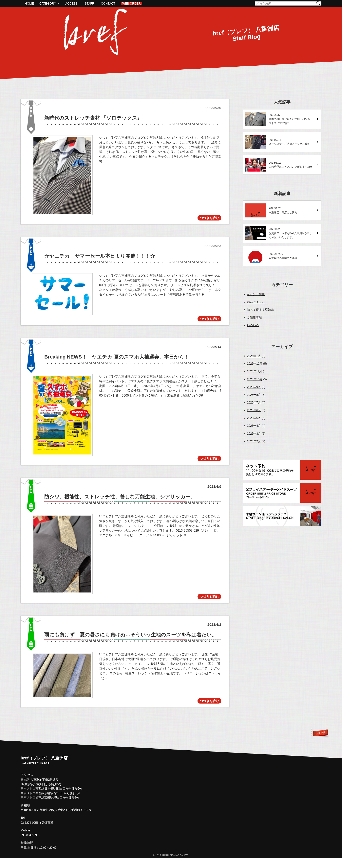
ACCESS (71, 3)
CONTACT (108, 3)
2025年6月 (254, 410)
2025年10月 (254, 379)
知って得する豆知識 (260, 309)
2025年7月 (254, 402)
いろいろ (253, 325)
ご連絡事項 (254, 317)
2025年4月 (254, 425)
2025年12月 (254, 363)
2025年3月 (254, 433)
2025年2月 (254, 441)
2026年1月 (254, 356)
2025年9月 (254, 387)
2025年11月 (254, 371)
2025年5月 (254, 418)
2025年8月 (254, 394)
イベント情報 (256, 294)
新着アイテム (256, 302)
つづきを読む (209, 218)
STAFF (89, 3)
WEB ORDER (131, 3)
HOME (29, 3)
